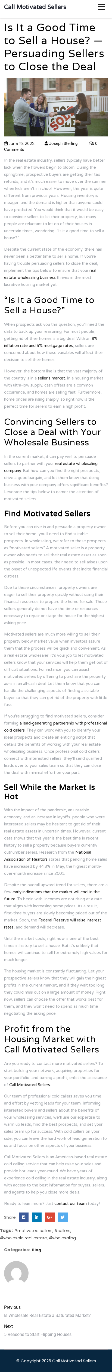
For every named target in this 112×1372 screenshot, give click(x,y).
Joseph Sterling (62, 143)
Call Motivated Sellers (35, 7)
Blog (36, 1250)
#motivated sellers (33, 1230)
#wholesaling (62, 1238)
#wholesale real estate (23, 1238)
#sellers (62, 1230)
